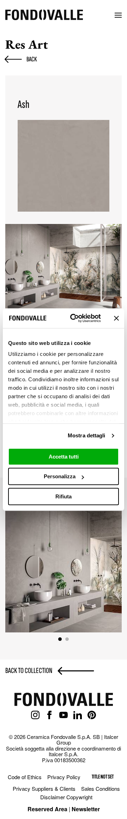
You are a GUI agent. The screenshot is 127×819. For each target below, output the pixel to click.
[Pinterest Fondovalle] (91, 715)
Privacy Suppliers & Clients (44, 788)
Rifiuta (63, 496)
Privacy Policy (63, 777)
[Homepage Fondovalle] (44, 15)
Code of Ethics (25, 777)
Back (31, 59)
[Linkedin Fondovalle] (77, 715)
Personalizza (59, 476)
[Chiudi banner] (116, 318)
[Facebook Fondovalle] (49, 715)
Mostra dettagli (86, 435)
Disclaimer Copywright (66, 797)
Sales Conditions (100, 788)
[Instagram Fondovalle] (35, 715)
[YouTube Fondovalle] (63, 715)
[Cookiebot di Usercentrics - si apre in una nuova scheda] (74, 318)
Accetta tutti (64, 457)
